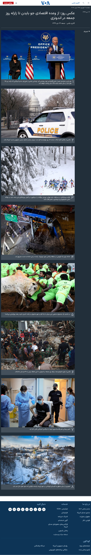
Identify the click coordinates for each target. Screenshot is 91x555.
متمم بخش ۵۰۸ (84, 509)
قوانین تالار (86, 520)
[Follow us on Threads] (22, 509)
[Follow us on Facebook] (44, 509)
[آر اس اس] (18, 509)
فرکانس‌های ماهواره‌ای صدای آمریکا (58, 525)
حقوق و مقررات (85, 516)
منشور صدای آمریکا (83, 513)
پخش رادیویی (63, 531)
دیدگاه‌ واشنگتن (39, 546)
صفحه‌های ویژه (85, 546)
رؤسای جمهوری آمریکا (60, 546)
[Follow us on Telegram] (39, 509)
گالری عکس (76, 3)
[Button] (87, 32)
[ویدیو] (16, 3)
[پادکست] (14, 509)
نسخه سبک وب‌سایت (60, 534)
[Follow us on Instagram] (27, 509)
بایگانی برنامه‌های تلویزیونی (58, 550)
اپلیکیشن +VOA (62, 509)
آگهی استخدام (63, 520)
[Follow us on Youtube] (31, 509)
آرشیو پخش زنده (84, 550)
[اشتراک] (10, 509)
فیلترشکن (64, 513)
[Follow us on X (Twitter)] (35, 509)
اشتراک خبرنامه (63, 516)
